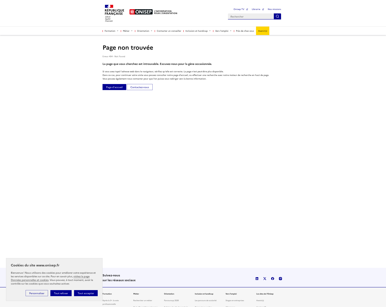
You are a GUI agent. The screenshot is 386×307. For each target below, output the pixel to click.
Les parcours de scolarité (206, 300)
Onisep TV (239, 9)
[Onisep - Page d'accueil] (141, 11)
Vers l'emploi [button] (221, 30)
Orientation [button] (143, 30)
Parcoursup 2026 (171, 300)
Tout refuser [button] (61, 293)
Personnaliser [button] (36, 293)
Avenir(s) (262, 30)
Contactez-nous (139, 87)
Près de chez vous (245, 30)
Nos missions (274, 9)
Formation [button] (110, 30)
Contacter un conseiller (169, 30)
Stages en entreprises (235, 300)
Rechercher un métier (142, 300)
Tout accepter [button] (86, 293)
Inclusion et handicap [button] (196, 30)
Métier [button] (126, 30)
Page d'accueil (114, 87)
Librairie (256, 9)
